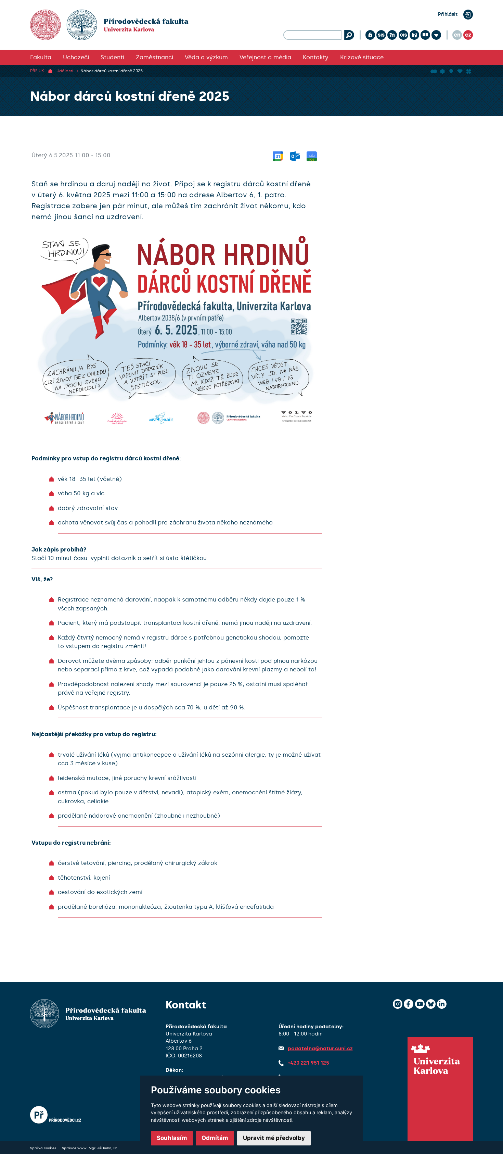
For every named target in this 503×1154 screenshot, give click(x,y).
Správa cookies (43, 1148)
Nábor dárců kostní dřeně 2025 (111, 71)
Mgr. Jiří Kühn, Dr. (103, 1148)
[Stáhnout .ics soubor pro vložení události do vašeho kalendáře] (312, 155)
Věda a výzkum (206, 57)
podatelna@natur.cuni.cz (320, 1048)
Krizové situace (362, 57)
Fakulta (40, 57)
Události (64, 71)
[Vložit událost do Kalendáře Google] (278, 155)
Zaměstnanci (154, 57)
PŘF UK (37, 71)
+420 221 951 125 (308, 1063)
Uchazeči (76, 57)
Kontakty (315, 57)
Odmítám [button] (215, 1137)
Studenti (112, 57)
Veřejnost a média (265, 57)
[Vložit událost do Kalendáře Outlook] (295, 155)
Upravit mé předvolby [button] (274, 1137)
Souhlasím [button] (172, 1137)
